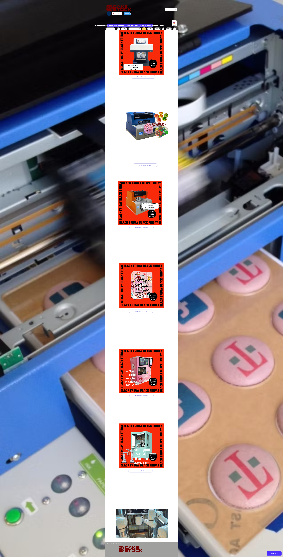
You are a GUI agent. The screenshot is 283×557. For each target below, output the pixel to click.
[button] (130, 25)
